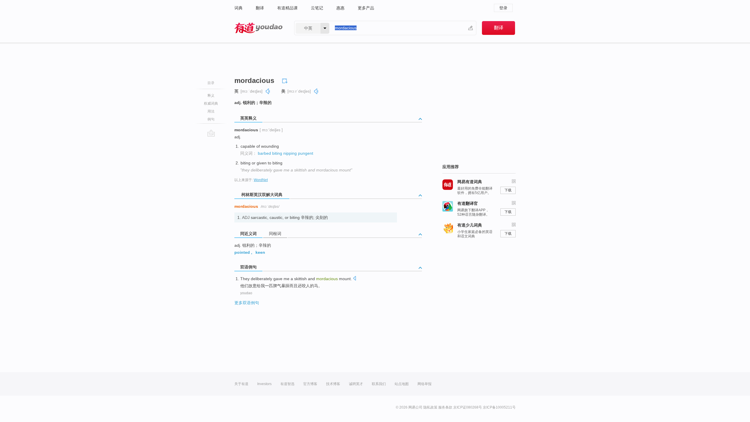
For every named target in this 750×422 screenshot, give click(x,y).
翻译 (260, 8)
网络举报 (424, 384)
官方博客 (310, 384)
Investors (264, 384)
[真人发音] (268, 91)
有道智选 (287, 384)
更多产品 (366, 8)
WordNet (261, 180)
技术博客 (333, 384)
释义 (210, 95)
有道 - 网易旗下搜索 (258, 28)
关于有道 (241, 384)
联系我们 (379, 384)
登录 (503, 8)
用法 (210, 111)
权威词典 (211, 103)
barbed (264, 153)
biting (277, 153)
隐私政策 (430, 407)
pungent (305, 153)
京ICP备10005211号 (499, 407)
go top (211, 133)
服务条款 (445, 407)
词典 (238, 8)
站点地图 (402, 384)
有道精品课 (287, 8)
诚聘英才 (356, 384)
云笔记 (317, 8)
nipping (290, 153)
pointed (242, 252)
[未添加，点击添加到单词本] (285, 80)
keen (260, 252)
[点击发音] (354, 279)
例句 (210, 119)
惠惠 (340, 8)
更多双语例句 (246, 302)
